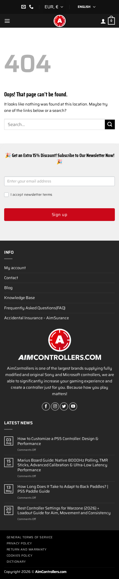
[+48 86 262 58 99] (32, 7)
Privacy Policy (19, 543)
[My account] (103, 21)
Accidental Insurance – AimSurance (36, 318)
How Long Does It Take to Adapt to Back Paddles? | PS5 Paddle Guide (62, 489)
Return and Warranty (26, 549)
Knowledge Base (19, 298)
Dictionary (16, 561)
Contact (11, 278)
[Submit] (110, 125)
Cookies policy (20, 555)
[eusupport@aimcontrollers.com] (24, 7)
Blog (8, 288)
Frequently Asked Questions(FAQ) (34, 308)
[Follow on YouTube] (73, 406)
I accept (31, 194)
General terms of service (30, 537)
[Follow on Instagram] (55, 406)
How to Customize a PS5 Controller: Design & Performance (58, 441)
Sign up (59, 214)
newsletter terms (38, 194)
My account (15, 268)
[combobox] (54, 7)
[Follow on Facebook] (46, 406)
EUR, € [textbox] (51, 6)
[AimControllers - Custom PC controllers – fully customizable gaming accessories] (59, 20)
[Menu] (7, 20)
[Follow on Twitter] (64, 406)
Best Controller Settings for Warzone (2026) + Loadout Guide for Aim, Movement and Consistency (64, 511)
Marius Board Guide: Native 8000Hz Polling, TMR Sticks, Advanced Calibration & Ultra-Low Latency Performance (62, 465)
